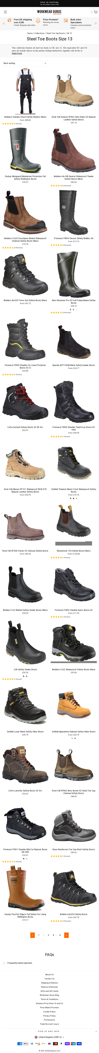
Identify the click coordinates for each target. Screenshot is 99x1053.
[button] (25, 123)
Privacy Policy (49, 1016)
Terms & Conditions (49, 999)
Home (30, 33)
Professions (49, 1020)
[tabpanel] (21, 22)
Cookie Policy (49, 1012)
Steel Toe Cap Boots (56, 33)
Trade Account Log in (49, 1024)
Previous (4, 23)
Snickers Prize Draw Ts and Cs (49, 1003)
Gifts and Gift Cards (49, 991)
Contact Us (50, 979)
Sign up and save (49, 1031)
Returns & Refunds (49, 987)
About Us (49, 975)
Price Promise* (50, 20)
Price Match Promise (49, 1008)
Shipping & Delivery (49, 983)
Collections (39, 33)
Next (95, 23)
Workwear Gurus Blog (49, 995)
